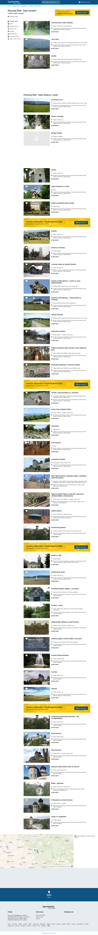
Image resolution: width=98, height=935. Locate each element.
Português (23, 925)
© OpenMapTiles (57, 866)
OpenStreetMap (68, 866)
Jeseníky (55, 28)
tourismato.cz (18, 915)
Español (64, 924)
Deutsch (25, 924)
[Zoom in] (72, 836)
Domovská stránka (40, 915)
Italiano (53, 924)
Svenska (74, 924)
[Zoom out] (72, 838)
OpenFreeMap (51, 866)
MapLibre (46, 866)
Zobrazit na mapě (14, 16)
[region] (37, 851)
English (20, 924)
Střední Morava (56, 29)
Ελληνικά (17, 925)
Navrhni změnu (39, 916)
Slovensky (14, 924)
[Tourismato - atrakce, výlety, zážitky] (14, 2)
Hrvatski (86, 924)
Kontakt (38, 918)
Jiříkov (54, 534)
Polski (30, 924)
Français (58, 924)
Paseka (62, 29)
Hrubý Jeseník (74, 562)
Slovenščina (10, 925)
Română (29, 925)
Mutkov (55, 270)
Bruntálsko (59, 534)
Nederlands (42, 924)
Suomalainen (80, 924)
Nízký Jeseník (82, 28)
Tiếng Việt (43, 925)
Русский (34, 925)
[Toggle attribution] (72, 866)
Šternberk (63, 517)
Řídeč (54, 484)
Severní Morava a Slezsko (64, 28)
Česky (9, 924)
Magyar (48, 924)
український (36, 924)
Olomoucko (68, 29)
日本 (39, 925)
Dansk (68, 924)
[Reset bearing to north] (72, 840)
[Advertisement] (57, 80)
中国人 (48, 925)
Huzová (55, 561)
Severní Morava (74, 28)
